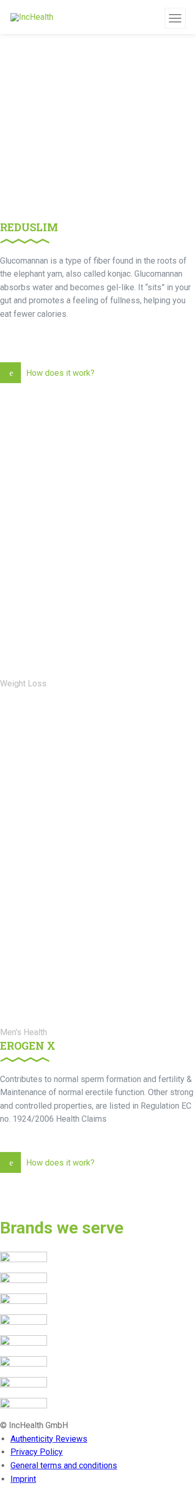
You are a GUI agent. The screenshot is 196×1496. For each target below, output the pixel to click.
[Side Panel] (175, 18)
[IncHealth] (31, 17)
